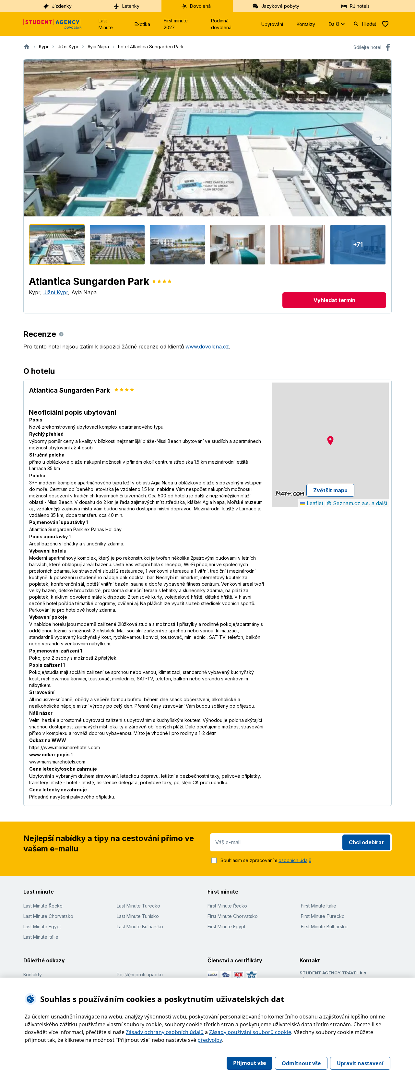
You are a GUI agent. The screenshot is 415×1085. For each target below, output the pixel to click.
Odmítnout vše (301, 1063)
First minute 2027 (176, 24)
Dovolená (200, 6)
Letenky (130, 6)
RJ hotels (360, 6)
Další (334, 24)
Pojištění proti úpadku (140, 974)
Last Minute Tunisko (138, 916)
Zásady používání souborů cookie (250, 1032)
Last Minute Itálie (40, 937)
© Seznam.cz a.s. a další (356, 503)
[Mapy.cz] (290, 493)
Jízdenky (62, 6)
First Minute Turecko (323, 916)
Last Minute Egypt (42, 926)
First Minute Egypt (226, 926)
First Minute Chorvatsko (233, 916)
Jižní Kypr (55, 292)
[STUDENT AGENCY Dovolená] (52, 24)
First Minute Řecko (227, 905)
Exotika (142, 24)
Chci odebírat (366, 842)
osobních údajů (295, 860)
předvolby (209, 1039)
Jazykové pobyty (280, 6)
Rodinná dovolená (221, 24)
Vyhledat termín (334, 300)
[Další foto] (379, 137)
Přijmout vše (249, 1063)
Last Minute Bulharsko (140, 926)
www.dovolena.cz (207, 346)
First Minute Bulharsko (324, 926)
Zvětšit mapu (330, 490)
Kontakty (306, 24)
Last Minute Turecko (138, 905)
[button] (330, 440)
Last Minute (106, 24)
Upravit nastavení (360, 1063)
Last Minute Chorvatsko (48, 916)
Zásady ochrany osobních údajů (165, 1032)
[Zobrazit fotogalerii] (207, 137)
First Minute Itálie (318, 905)
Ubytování (272, 24)
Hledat (369, 24)
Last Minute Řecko (43, 905)
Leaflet (314, 503)
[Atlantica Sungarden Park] (57, 244)
